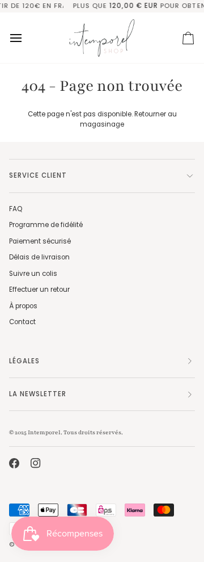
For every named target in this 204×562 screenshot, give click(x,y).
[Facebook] (14, 463)
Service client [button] (38, 175)
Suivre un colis (33, 273)
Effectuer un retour (39, 289)
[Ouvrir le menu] (26, 37)
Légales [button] (24, 361)
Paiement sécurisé (40, 241)
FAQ (15, 208)
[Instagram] (36, 463)
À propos (23, 306)
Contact (22, 321)
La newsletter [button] (37, 394)
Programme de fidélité (46, 224)
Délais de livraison (39, 257)
